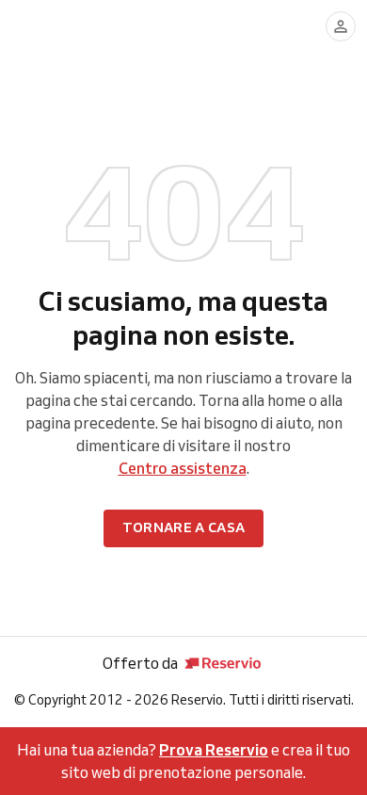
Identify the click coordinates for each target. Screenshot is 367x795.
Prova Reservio (213, 749)
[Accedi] (341, 26)
